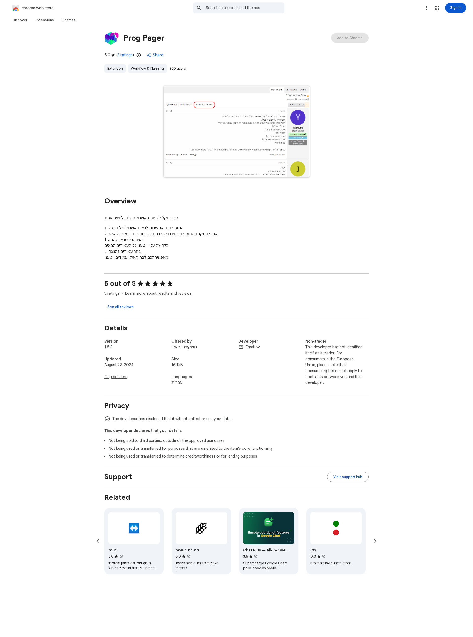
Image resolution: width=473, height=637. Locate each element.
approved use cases (207, 440)
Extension (115, 68)
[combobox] (245, 8)
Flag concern (115, 376)
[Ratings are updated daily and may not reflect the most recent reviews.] (139, 55)
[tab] (20, 20)
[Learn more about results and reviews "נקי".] (324, 556)
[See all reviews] (120, 307)
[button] (437, 8)
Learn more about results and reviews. (158, 293)
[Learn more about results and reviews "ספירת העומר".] (188, 556)
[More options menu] (426, 8)
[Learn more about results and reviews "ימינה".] (121, 556)
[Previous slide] (97, 541)
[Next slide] (375, 541)
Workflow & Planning (147, 68)
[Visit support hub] (348, 477)
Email (250, 347)
